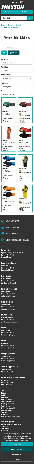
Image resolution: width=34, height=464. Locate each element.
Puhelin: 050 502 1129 (7, 268)
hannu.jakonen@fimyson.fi (8, 335)
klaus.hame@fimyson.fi (7, 270)
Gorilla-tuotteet (5, 406)
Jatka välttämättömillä (17, 449)
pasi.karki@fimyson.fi (7, 384)
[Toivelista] (17, 1)
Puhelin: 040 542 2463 (8, 294)
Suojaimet (4, 395)
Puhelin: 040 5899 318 (7, 333)
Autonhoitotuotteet (6, 410)
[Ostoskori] (21, 1)
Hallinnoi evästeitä (17, 454)
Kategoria (4, 59)
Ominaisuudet (5, 75)
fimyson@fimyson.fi (6, 257)
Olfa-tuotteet (5, 415)
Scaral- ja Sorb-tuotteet (8, 402)
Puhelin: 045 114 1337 (7, 346)
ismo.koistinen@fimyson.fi (8, 283)
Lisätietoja (17, 459)
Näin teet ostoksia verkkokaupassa (11, 424)
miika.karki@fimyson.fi (7, 348)
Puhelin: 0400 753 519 (7, 320)
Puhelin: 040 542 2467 (7, 281)
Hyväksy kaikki (17, 444)
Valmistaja (4, 67)
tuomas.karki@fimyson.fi (8, 361)
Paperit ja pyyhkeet (6, 399)
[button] (17, 78)
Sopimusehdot (5, 426)
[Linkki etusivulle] (12, 7)
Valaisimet (4, 412)
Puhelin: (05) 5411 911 (7, 255)
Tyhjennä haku (13, 53)
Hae (4, 53)
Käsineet (3, 393)
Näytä (3, 91)
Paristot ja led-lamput (7, 404)
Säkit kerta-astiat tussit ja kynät (10, 417)
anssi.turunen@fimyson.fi (8, 309)
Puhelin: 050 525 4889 (7, 307)
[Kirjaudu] (13, 1)
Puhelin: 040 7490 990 (7, 359)
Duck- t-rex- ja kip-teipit (8, 408)
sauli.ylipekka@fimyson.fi (8, 296)
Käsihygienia (4, 397)
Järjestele (4, 83)
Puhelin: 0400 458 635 (8, 382)
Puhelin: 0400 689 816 (7, 371)
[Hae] (30, 18)
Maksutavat (4, 431)
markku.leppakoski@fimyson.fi (9, 322)
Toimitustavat (5, 429)
